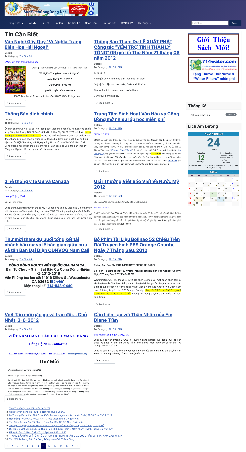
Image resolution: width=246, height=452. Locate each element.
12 (49, 445)
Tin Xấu (58, 23)
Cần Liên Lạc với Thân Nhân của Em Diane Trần (133, 317)
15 (67, 445)
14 (61, 445)
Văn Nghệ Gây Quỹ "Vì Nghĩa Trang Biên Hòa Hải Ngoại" (43, 44)
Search (235, 23)
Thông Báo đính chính (29, 114)
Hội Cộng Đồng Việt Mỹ (121, 150)
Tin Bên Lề (74, 23)
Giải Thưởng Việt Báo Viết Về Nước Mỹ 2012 (136, 184)
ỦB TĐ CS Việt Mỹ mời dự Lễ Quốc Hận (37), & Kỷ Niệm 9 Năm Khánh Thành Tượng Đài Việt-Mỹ (61, 428)
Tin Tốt (45, 23)
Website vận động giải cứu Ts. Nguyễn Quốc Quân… (37, 411)
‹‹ (194, 172)
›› (232, 172)
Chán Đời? (91, 23)
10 (37, 445)
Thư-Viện (143, 23)
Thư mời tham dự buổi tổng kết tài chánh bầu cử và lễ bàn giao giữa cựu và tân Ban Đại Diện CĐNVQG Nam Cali (47, 244)
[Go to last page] (77, 446)
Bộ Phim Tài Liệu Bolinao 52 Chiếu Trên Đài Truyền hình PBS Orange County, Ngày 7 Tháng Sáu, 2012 (137, 244)
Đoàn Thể (172, 160)
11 (43, 445)
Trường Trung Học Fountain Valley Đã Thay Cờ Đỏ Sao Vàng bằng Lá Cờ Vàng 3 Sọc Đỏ (56, 425)
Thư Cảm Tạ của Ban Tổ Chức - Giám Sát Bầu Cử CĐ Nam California (46, 422)
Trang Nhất (13, 23)
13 (55, 445)
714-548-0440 (60, 286)
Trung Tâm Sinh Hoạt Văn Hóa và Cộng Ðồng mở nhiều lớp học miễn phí (136, 116)
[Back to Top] (241, 447)
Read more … (15, 103)
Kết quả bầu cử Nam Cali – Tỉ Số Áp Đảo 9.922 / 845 (37, 432)
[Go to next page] (72, 446)
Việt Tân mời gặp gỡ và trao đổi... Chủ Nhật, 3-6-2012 (46, 317)
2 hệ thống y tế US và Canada (37, 181)
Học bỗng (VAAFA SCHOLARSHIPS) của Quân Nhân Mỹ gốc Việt (44, 418)
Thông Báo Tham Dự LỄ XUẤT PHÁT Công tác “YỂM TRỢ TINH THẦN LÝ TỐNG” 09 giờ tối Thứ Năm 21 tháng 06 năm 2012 (137, 50)
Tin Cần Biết (109, 23)
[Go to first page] (7, 446)
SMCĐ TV (127, 23)
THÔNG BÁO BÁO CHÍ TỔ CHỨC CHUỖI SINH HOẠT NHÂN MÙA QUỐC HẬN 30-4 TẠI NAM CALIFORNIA (65, 435)
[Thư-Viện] (150, 23)
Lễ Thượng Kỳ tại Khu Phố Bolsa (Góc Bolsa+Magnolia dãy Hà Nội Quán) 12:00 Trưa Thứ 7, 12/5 (60, 415)
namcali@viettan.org (77, 354)
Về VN (32, 23)
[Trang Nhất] (22, 23)
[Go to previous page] (12, 446)
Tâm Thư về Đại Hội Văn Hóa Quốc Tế (29, 408)
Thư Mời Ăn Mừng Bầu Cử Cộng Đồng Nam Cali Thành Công (41, 439)
